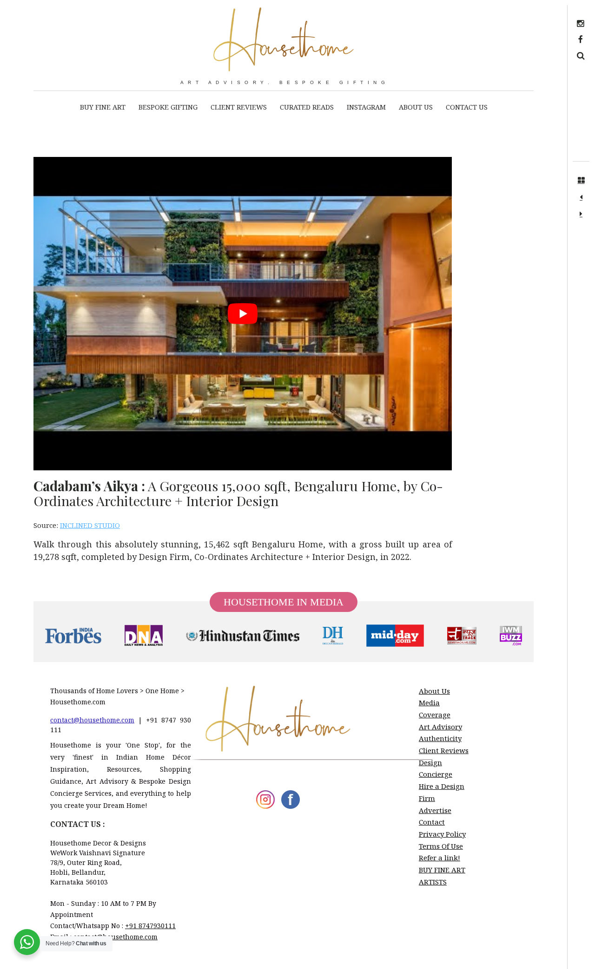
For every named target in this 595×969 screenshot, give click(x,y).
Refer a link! (439, 857)
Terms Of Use (441, 846)
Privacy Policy (442, 834)
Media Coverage (434, 708)
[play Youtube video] (242, 313)
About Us (416, 106)
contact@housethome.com (92, 719)
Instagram (366, 106)
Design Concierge (435, 768)
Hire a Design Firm (441, 792)
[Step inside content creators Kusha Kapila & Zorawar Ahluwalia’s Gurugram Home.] (581, 197)
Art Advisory (440, 726)
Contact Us (467, 106)
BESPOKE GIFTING (168, 106)
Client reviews (239, 106)
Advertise (435, 810)
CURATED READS (307, 106)
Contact (432, 821)
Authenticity (440, 738)
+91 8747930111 (150, 925)
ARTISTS (433, 881)
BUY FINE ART (103, 106)
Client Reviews (444, 750)
